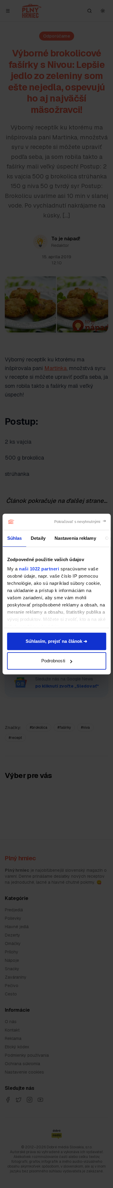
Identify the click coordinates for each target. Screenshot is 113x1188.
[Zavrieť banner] (80, 521)
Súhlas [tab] (14, 538)
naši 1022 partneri (39, 568)
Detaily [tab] (38, 538)
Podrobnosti (53, 660)
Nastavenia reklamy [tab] (75, 538)
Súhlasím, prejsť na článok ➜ (57, 641)
